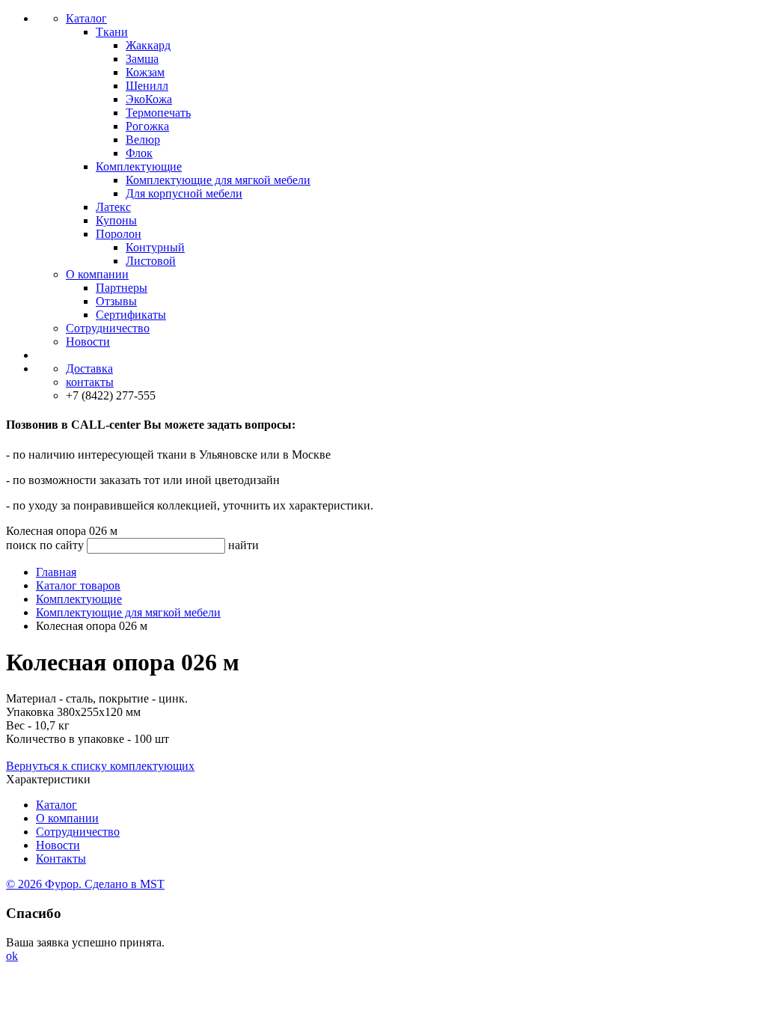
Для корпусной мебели (184, 193)
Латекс (113, 207)
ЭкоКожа (149, 99)
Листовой (151, 260)
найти (243, 545)
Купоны (116, 220)
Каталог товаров (78, 585)
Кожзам (145, 72)
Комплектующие (139, 166)
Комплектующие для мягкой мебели (218, 180)
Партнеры (121, 287)
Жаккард (148, 45)
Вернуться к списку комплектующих (100, 765)
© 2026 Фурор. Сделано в (85, 884)
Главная (56, 572)
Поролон (118, 233)
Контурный (155, 247)
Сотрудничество (108, 328)
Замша (142, 58)
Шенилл (147, 85)
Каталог (86, 18)
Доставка (89, 368)
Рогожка (147, 126)
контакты (90, 382)
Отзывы (116, 301)
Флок (139, 153)
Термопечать (158, 112)
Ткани (112, 31)
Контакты (61, 858)
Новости (88, 341)
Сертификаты (131, 314)
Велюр (143, 139)
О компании (97, 274)
